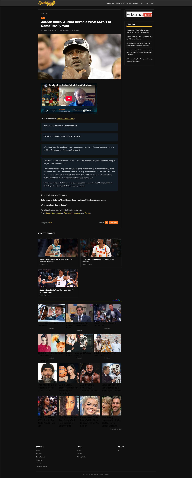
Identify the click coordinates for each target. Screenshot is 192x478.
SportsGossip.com (53, 213)
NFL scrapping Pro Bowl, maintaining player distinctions (139, 60)
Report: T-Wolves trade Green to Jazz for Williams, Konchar (139, 38)
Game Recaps (40, 457)
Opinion (38, 463)
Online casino (132, 3)
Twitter (87, 213)
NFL (142, 3)
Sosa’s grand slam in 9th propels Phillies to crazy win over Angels (137, 31)
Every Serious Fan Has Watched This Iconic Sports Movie (111, 388)
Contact (79, 454)
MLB (152, 3)
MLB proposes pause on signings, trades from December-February (138, 44)
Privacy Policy (81, 457)
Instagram (76, 213)
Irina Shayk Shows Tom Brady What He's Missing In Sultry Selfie (68, 421)
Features (39, 460)
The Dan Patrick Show (65, 119)
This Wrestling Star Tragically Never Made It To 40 (47, 388)
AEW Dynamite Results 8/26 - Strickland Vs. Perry (90, 388)
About (79, 450)
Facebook (68, 213)
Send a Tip (120, 3)
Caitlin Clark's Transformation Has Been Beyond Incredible (68, 389)
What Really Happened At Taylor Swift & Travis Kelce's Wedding (111, 421)
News (38, 450)
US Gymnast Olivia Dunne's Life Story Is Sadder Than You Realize (89, 421)
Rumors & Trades (41, 466)
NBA (147, 3)
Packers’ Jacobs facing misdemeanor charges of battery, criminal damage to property (139, 52)
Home (42, 13)
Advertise (110, 3)
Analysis (38, 454)
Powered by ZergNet (115, 429)
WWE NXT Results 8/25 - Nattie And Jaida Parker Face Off (46, 421)
